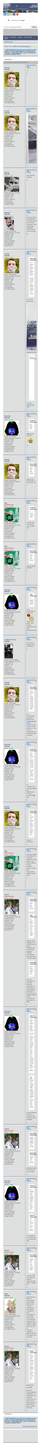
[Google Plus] (17, 14)
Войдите (15, 46)
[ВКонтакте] (5, 14)
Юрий (6, 1294)
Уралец (6, 172)
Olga (5, 503)
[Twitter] (8, 14)
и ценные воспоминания (31, 357)
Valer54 (6, 894)
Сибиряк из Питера (10, 639)
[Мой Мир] (14, 14)
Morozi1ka (7, 416)
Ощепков (7, 212)
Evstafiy (6, 67)
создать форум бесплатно (29, 1426)
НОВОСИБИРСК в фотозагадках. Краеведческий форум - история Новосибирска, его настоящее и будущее (20, 51)
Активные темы (8, 41)
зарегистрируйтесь (25, 46)
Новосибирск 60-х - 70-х (18, 53)
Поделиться (29, 65)
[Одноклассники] (11, 14)
